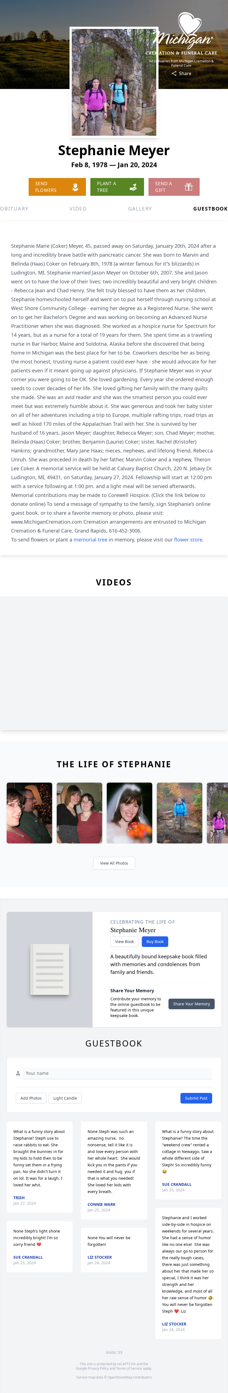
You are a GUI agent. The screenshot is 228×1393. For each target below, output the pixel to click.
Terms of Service (129, 1368)
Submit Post (196, 1098)
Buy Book (155, 941)
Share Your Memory (191, 1003)
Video (78, 208)
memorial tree (90, 539)
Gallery (140, 208)
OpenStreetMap (120, 1377)
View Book (124, 941)
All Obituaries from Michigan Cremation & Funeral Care (181, 63)
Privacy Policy (98, 1368)
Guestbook (210, 208)
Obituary (14, 208)
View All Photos (114, 863)
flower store (188, 539)
